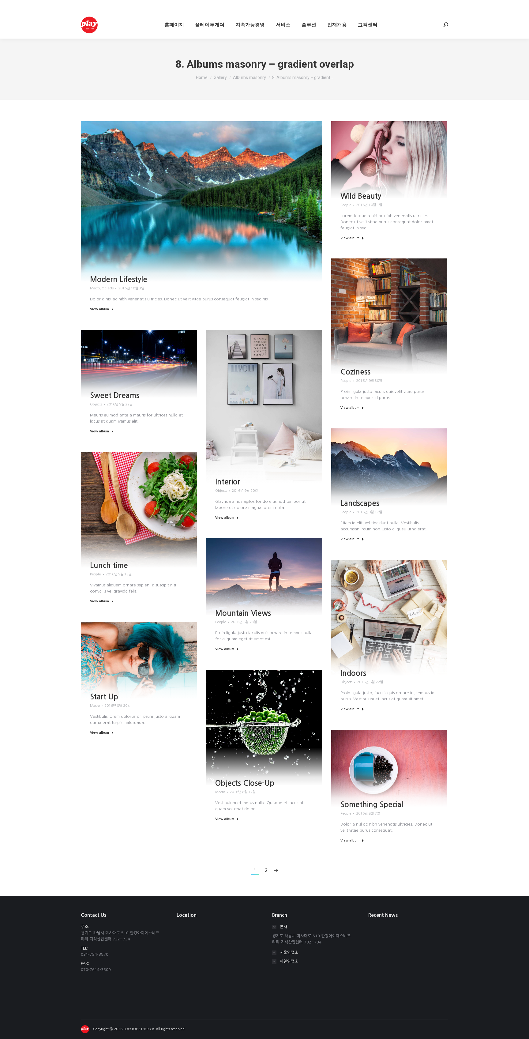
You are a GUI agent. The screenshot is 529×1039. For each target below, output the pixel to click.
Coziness (355, 372)
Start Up (104, 697)
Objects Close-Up (244, 783)
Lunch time (109, 565)
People (345, 205)
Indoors (353, 673)
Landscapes (359, 503)
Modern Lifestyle (118, 279)
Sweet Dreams (114, 395)
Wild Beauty (360, 196)
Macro (95, 288)
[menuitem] (174, 25)
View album (99, 309)
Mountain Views (243, 613)
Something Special (371, 804)
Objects (108, 288)
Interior (227, 482)
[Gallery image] (201, 201)
